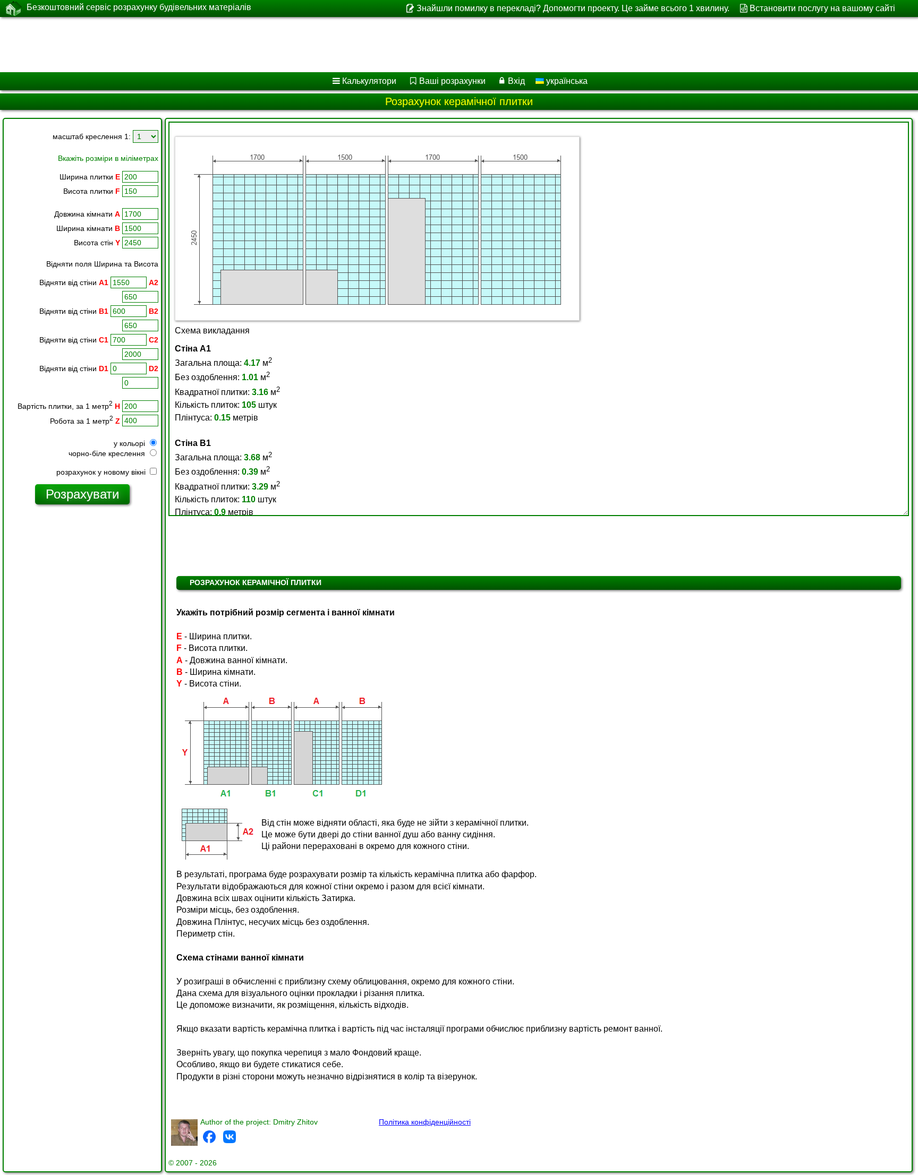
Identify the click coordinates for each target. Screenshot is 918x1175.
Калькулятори (369, 80)
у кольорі (130, 443)
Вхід (516, 80)
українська (566, 80)
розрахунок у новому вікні (102, 472)
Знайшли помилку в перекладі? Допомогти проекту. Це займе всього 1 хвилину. (572, 8)
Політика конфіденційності (425, 1122)
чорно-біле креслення (108, 453)
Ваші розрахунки (452, 80)
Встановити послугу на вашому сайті (822, 8)
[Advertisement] (322, 44)
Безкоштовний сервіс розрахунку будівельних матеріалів (139, 7)
